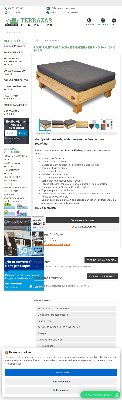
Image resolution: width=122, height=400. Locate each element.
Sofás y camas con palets (15, 72)
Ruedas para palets (15, 104)
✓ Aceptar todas (61, 372)
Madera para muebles (11, 113)
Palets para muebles (11, 97)
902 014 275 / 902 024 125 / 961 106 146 (59, 327)
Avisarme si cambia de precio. (55, 244)
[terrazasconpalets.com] (28, 20)
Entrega (42, 333)
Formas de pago (46, 345)
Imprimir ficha (45, 320)
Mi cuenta (103, 24)
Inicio (38, 39)
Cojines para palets (16, 80)
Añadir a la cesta (84, 220)
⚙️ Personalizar (61, 390)
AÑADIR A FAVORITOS (85, 227)
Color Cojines (56, 234)
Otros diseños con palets (15, 88)
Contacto (89, 24)
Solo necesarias (61, 381)
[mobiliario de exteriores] (24, 236)
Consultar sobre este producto (53, 314)
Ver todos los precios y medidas (54, 308)
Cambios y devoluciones (50, 339)
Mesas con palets (14, 45)
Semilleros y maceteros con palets (13, 61)
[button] (114, 57)
